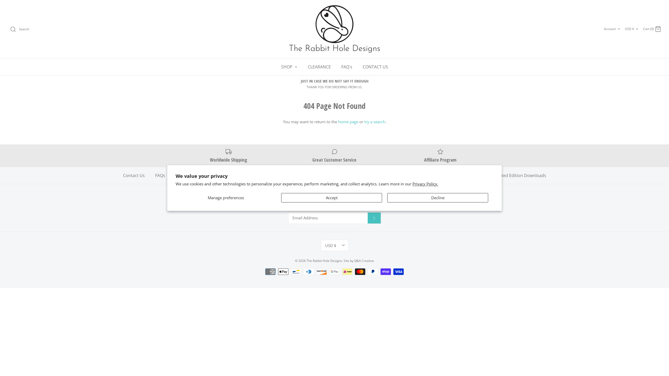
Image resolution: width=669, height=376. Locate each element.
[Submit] (374, 218)
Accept (332, 198)
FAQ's (346, 67)
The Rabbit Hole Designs (324, 260)
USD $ (629, 29)
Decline (438, 198)
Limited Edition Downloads (519, 175)
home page (348, 121)
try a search (374, 121)
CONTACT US (375, 67)
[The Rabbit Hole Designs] (334, 29)
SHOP (289, 67)
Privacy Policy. (425, 183)
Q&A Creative (364, 260)
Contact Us (134, 175)
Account (610, 29)
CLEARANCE (319, 67)
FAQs (160, 175)
